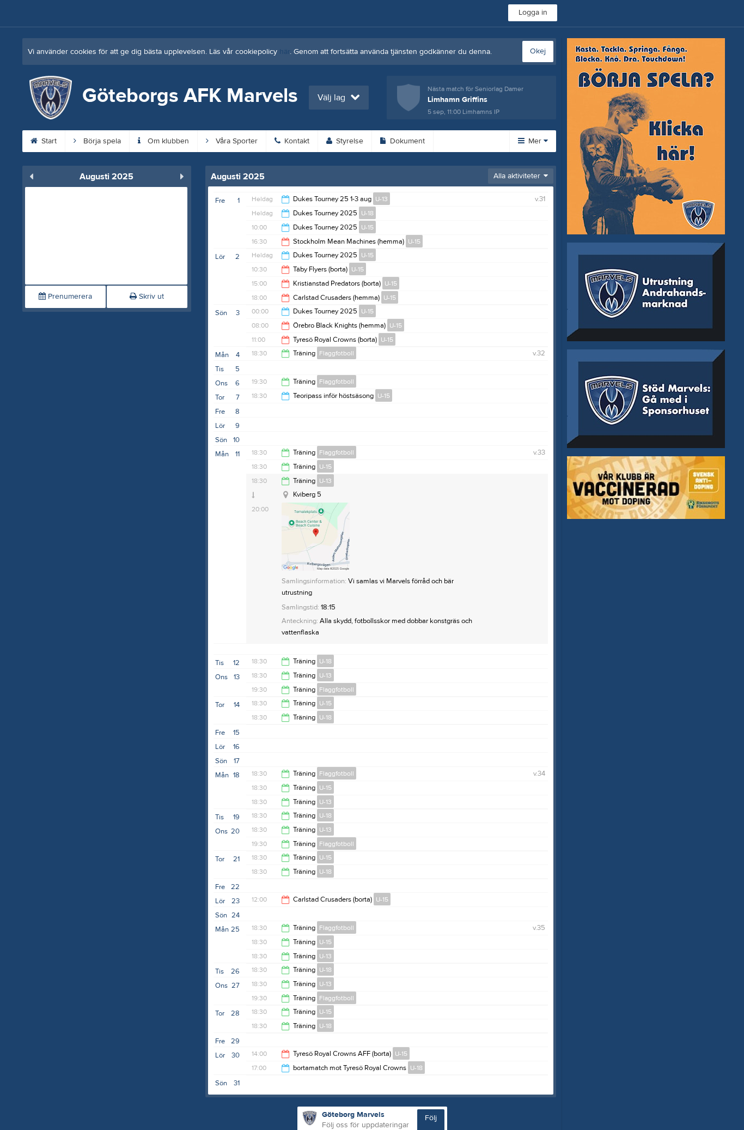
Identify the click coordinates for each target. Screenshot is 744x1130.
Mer (535, 141)
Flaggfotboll (336, 353)
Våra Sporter (236, 141)
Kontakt (295, 141)
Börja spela (101, 141)
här (284, 52)
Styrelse (348, 141)
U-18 (367, 213)
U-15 (367, 227)
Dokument (406, 141)
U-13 (381, 199)
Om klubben (167, 141)
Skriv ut (150, 296)
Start (48, 141)
